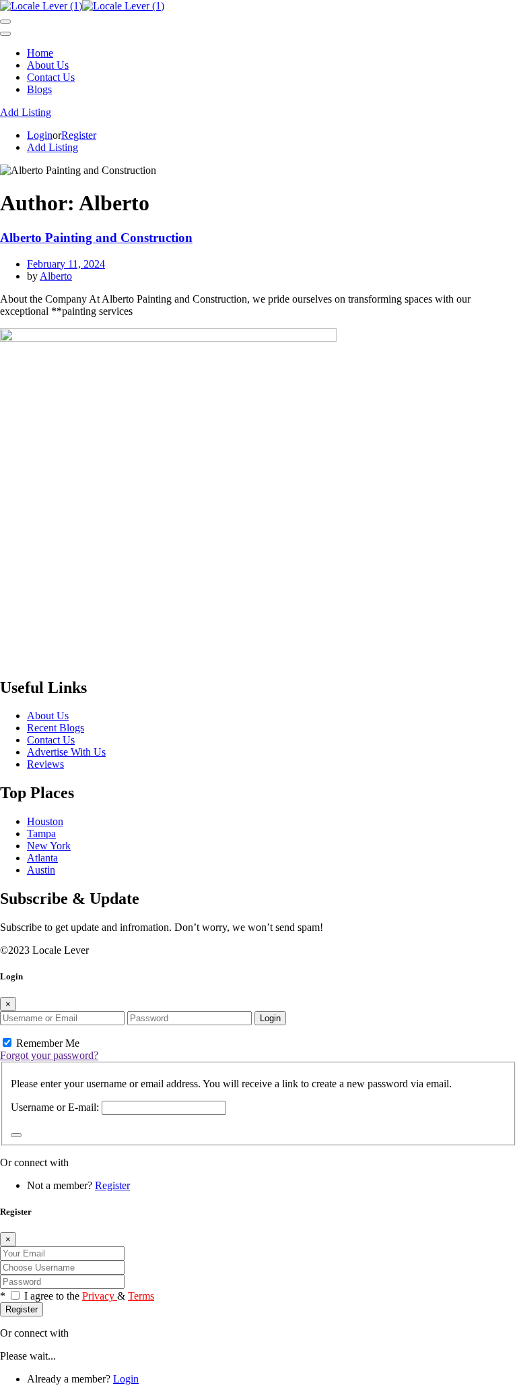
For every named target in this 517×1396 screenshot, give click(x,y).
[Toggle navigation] (5, 22)
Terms (141, 1296)
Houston (45, 821)
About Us (48, 65)
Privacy (99, 1296)
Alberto (56, 276)
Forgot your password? (49, 1055)
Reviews (45, 764)
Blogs (39, 89)
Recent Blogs (55, 727)
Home (40, 53)
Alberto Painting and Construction (96, 238)
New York (49, 845)
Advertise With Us (66, 752)
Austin (41, 870)
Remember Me (46, 1043)
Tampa (41, 833)
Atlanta (42, 857)
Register (78, 135)
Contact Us (51, 77)
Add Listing (25, 112)
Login (40, 135)
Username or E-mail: (55, 1107)
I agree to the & (89, 1296)
